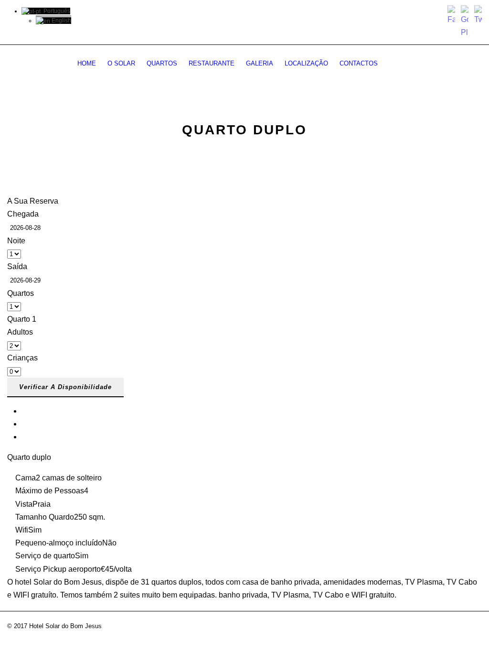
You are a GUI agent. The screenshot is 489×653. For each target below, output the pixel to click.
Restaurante (211, 63)
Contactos (359, 63)
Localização (306, 63)
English (60, 20)
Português (55, 11)
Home (86, 63)
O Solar (121, 63)
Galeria (259, 63)
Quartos (162, 63)
